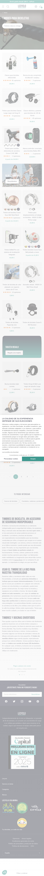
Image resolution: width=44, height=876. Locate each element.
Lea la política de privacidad (10, 452)
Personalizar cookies (11, 459)
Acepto (33, 459)
